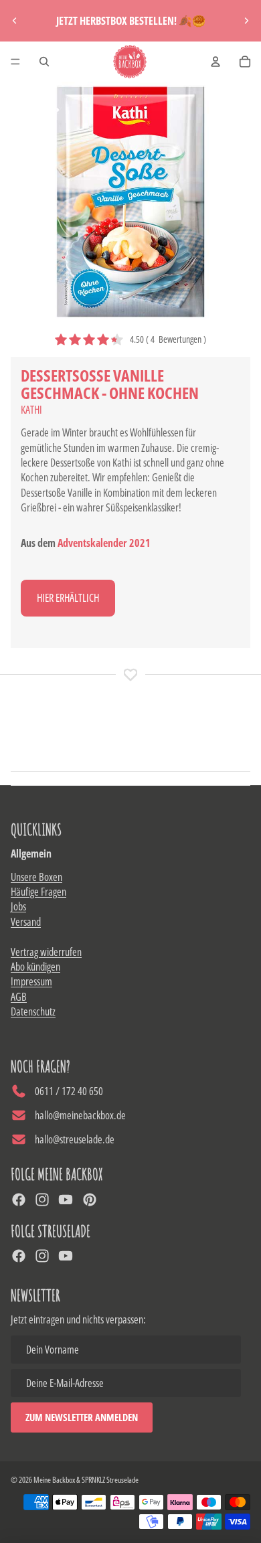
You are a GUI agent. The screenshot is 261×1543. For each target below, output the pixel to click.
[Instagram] (42, 1200)
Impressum (31, 981)
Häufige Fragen (38, 891)
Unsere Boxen (36, 877)
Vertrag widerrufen (46, 952)
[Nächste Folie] (246, 20)
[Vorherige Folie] (14, 20)
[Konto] (215, 61)
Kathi (31, 409)
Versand (26, 921)
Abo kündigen (35, 966)
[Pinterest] (90, 1200)
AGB (19, 996)
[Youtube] (66, 1200)
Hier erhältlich (68, 597)
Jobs (18, 906)
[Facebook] (19, 1200)
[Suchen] (44, 61)
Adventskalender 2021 (104, 543)
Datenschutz (33, 1011)
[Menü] (15, 61)
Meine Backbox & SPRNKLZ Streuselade (86, 1479)
